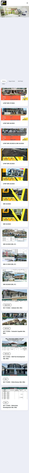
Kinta (3, 84)
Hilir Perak (20, 81)
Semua (4, 81)
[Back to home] (3, 3)
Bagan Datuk (12, 81)
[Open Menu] (27, 3)
